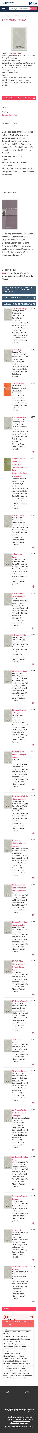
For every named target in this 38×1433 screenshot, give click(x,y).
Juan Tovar (16, 1279)
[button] (6, 1317)
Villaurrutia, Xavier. (20, 848)
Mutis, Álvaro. (17, 1201)
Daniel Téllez (17, 390)
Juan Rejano (19, 362)
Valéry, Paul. (17, 518)
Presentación (8, 1409)
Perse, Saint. (17, 760)
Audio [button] (6, 1309)
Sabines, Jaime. (17, 673)
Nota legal (27, 1411)
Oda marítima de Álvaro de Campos (17, 1323)
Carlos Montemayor (9, 58)
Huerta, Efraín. (18, 637)
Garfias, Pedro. (18, 352)
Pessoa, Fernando (14, 53)
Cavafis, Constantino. (20, 1233)
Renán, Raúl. (17, 386)
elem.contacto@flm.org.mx (19, 1423)
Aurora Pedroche (18, 357)
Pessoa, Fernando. (19, 559)
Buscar (33, 8)
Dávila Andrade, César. (21, 1118)
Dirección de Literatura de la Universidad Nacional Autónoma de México (17, 276)
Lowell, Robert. (18, 1003)
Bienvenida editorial (20, 1409)
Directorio (30, 1409)
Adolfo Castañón (18, 722)
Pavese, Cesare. (18, 1073)
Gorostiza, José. (18, 927)
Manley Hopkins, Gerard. (21, 1272)
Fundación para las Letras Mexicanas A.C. (19, 1417)
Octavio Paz (16, 855)
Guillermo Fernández (19, 427)
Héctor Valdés (17, 932)
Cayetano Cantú (18, 1237)
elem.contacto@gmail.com (21, 1421)
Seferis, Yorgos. (18, 311)
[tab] (19, 1309)
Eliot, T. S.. (16, 972)
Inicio (3, 16)
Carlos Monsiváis (18, 1010)
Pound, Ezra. (17, 599)
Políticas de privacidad (15, 1411)
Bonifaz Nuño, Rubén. (20, 1162)
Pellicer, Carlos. (18, 420)
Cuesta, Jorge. (17, 715)
